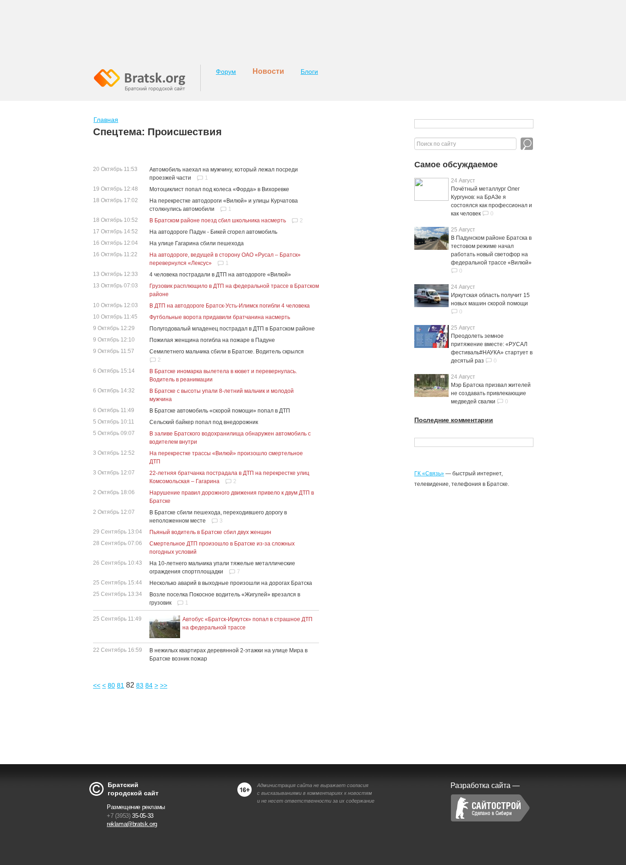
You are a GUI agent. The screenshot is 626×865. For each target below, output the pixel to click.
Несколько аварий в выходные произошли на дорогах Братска (230, 583)
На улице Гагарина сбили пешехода (196, 243)
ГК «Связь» (429, 473)
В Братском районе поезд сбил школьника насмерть (217, 220)
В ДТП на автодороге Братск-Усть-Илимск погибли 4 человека (229, 306)
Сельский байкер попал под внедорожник (203, 422)
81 (120, 685)
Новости (268, 71)
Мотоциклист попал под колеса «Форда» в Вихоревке (219, 189)
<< (96, 685)
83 (139, 685)
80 (111, 685)
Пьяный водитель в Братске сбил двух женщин (210, 532)
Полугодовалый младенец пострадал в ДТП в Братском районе (232, 328)
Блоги (309, 71)
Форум (226, 71)
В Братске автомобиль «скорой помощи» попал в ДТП (219, 411)
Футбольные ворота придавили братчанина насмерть (219, 317)
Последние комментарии (453, 420)
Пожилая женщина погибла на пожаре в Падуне (212, 340)
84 (149, 685)
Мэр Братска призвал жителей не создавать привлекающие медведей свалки (491, 393)
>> (163, 685)
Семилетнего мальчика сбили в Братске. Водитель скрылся (226, 351)
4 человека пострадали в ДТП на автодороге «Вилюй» (220, 274)
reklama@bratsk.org (132, 824)
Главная (105, 119)
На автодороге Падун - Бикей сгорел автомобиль (213, 232)
